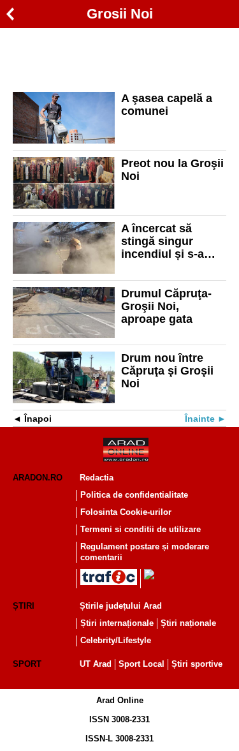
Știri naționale (188, 623)
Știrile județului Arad (121, 606)
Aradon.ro (37, 477)
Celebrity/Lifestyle (115, 640)
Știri (23, 606)
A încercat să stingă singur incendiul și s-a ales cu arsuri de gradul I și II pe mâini (166, 241)
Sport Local (141, 664)
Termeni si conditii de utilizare (140, 529)
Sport (27, 664)
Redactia (96, 477)
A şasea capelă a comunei (166, 104)
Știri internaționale (117, 623)
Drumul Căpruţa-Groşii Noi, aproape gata (166, 306)
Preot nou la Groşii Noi (172, 169)
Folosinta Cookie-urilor (125, 512)
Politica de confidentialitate (134, 495)
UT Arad (96, 664)
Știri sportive (196, 664)
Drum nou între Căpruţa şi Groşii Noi (167, 371)
